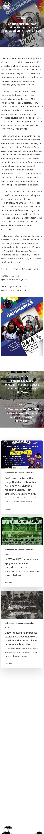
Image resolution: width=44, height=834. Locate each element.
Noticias (8, 554)
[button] (40, 6)
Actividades (22, 18)
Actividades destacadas (24, 473)
